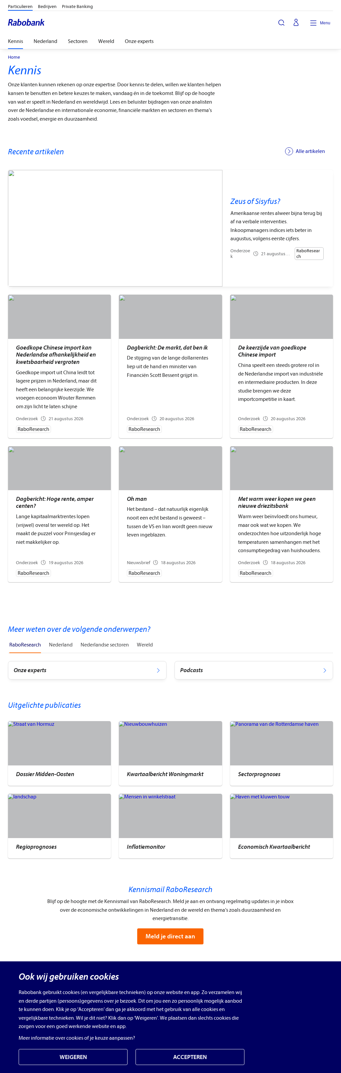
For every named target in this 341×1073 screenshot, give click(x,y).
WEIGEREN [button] (73, 1057)
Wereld (106, 41)
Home (14, 57)
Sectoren (78, 41)
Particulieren (20, 6)
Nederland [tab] (61, 645)
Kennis (15, 41)
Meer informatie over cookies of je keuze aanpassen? (77, 1038)
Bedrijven (47, 6)
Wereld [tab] (145, 645)
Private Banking (77, 6)
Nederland (45, 41)
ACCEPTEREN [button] (190, 1057)
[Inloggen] (296, 23)
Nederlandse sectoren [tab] (105, 645)
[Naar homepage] (26, 23)
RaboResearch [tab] (25, 645)
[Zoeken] (281, 23)
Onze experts (139, 41)
